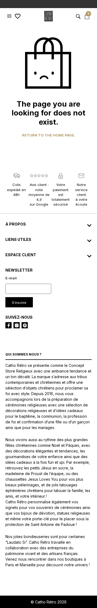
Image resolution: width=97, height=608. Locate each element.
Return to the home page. (48, 135)
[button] (10, 16)
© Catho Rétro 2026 (49, 602)
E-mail (11, 278)
